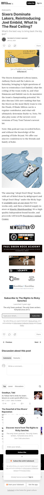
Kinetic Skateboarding (21, 209)
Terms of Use (33, 321)
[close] (37, 418)
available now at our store (17, 202)
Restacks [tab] (16, 358)
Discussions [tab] (19, 386)
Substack (10, 490)
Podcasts (6, 10)
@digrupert (21, 71)
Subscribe (31, 3)
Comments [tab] (7, 358)
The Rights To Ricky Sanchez (17, 38)
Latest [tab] (10, 386)
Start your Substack (16, 484)
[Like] (4, 45)
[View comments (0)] (9, 45)
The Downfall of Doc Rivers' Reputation (15, 410)
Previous (9, 342)
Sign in (39, 3)
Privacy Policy (25, 471)
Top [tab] (4, 386)
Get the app (33, 484)
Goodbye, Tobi (8, 393)
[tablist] (11, 358)
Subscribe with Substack (23, 461)
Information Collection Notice (24, 323)
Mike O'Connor (16, 400)
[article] (22, 398)
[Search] (40, 386)
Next (36, 342)
